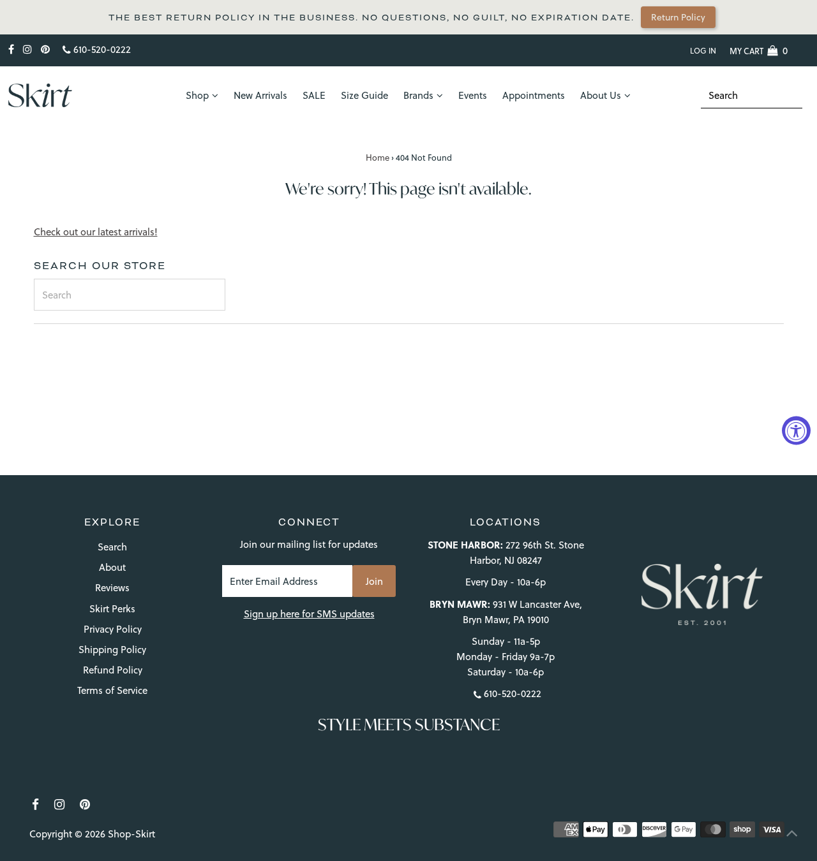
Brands (418, 95)
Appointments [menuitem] (533, 95)
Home (377, 157)
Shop (197, 95)
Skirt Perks (112, 608)
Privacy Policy (113, 629)
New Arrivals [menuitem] (260, 95)
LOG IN (703, 50)
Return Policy (678, 17)
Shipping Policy (112, 649)
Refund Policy (112, 670)
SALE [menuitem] (314, 95)
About (112, 567)
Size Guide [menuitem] (364, 95)
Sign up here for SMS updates (309, 614)
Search (112, 547)
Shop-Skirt (131, 834)
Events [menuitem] (472, 95)
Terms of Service (112, 690)
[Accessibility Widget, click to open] (796, 430)
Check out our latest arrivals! (96, 232)
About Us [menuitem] (600, 95)
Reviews (112, 587)
